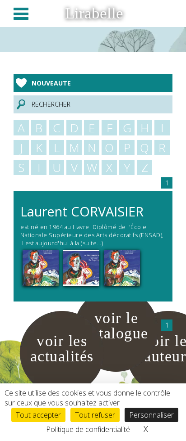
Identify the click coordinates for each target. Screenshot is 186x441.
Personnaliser (151, 415)
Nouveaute (51, 83)
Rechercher (51, 104)
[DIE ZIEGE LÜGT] (40, 267)
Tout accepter (38, 415)
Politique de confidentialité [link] (88, 429)
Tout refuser (95, 415)
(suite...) (91, 243)
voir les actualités (62, 348)
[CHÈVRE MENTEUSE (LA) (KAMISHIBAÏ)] (81, 267)
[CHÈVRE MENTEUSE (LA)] (122, 267)
